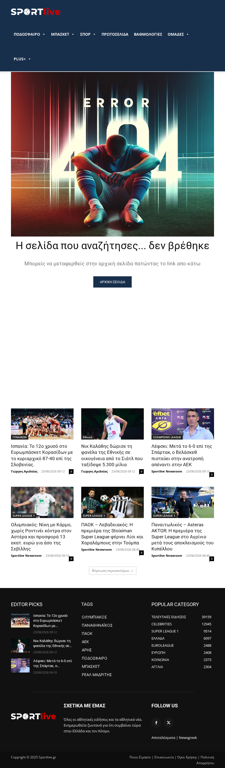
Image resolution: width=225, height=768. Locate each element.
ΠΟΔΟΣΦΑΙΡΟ (27, 34)
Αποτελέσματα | (164, 737)
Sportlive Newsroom (166, 471)
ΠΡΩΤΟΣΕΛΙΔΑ (115, 34)
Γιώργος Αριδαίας (24, 471)
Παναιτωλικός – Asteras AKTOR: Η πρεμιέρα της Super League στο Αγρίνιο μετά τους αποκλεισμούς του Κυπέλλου (182, 537)
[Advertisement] (112, 328)
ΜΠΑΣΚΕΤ (60, 34)
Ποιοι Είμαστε (140, 757)
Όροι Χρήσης (187, 757)
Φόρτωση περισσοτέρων (111, 570)
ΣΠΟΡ (85, 34)
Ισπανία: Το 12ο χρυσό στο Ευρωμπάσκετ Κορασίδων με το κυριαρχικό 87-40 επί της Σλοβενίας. (42, 455)
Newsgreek (188, 737)
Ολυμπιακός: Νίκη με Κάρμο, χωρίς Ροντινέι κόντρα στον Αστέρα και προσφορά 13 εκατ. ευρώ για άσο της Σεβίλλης (41, 537)
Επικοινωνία (164, 757)
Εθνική (87, 437)
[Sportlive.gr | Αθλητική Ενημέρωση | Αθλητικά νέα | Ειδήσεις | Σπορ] (33, 716)
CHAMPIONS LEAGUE (167, 437)
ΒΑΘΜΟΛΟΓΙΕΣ (148, 34)
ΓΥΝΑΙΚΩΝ (20, 437)
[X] (168, 723)
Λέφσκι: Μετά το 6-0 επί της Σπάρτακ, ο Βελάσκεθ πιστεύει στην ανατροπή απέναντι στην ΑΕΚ (181, 455)
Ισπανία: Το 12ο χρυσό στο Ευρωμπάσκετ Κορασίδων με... (50, 621)
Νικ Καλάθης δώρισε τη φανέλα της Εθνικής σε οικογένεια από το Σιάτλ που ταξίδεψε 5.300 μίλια (112, 455)
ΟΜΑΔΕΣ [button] (176, 34)
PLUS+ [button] (20, 58)
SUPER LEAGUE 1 (24, 515)
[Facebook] (156, 723)
